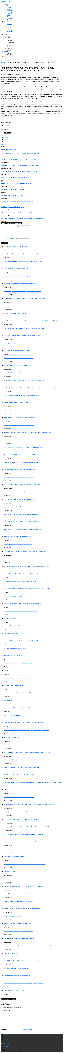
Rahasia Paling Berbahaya (11, 760)
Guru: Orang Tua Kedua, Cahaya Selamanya (15, 313)
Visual (5, 26)
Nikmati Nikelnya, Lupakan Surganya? (13, 633)
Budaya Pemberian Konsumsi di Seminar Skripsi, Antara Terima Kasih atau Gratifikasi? (26, 566)
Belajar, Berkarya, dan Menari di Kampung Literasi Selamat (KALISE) (21, 462)
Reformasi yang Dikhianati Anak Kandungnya (15, 648)
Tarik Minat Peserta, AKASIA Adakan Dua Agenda (17, 201)
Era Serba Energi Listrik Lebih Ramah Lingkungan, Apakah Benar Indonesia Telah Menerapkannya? (30, 387)
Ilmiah (8, 15)
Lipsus (9, 9)
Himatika (10, 145)
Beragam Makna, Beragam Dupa (12, 916)
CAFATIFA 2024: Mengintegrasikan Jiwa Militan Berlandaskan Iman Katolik (23, 834)
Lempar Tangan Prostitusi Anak (12, 715)
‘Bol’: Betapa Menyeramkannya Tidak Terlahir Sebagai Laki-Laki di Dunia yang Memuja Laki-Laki (29, 804)
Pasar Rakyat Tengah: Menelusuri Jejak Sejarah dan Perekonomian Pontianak (24, 849)
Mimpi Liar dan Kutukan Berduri (12, 953)
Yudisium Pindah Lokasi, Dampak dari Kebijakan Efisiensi (18, 358)
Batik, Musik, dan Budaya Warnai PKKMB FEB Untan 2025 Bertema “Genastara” (24, 551)
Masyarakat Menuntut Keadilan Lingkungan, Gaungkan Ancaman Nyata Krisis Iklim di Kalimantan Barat (31, 946)
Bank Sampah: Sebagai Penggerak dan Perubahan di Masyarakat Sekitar (23, 484)
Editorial (9, 18)
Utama (9, 6)
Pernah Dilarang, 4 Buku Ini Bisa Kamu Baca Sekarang (18, 663)
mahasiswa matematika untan (21, 145)
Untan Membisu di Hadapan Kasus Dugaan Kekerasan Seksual (20, 283)
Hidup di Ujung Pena (9, 670)
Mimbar (6, 21)
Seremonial (10, 10)
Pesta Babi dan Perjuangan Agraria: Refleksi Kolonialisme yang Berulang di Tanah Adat (26, 253)
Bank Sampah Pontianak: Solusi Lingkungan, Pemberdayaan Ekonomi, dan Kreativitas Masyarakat (29, 826)
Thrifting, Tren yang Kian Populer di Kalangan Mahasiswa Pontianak (22, 908)
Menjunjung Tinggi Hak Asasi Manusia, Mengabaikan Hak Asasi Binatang (23, 454)
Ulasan (9, 20)
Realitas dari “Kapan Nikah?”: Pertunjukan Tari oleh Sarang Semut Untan (23, 626)
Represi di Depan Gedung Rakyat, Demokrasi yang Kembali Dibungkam (22, 521)
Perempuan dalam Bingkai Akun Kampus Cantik (16, 402)
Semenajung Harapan (9, 789)
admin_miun (4, 74)
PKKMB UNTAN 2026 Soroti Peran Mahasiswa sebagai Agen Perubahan (23, 960)
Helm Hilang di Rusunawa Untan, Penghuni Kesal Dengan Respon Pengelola (23, 886)
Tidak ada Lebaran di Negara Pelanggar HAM (16, 268)
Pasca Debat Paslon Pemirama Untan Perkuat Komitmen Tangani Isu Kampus (24, 328)
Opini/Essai (10, 24)
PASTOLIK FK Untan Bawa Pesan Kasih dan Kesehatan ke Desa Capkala (22, 603)
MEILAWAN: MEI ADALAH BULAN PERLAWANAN (16, 246)
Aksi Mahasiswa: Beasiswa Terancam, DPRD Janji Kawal (18, 745)
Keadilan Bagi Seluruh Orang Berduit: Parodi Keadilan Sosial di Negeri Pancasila (25, 640)
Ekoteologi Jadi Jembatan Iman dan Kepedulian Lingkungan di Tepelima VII (23, 983)
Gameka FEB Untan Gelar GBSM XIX (12, 189)
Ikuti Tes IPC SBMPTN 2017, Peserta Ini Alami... (16, 183)
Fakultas (6, 62)
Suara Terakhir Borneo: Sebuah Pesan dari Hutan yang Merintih (20, 611)
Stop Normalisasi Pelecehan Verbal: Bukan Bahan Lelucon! (19, 797)
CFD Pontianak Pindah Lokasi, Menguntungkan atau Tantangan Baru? (22, 819)
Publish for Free (27, 1029)
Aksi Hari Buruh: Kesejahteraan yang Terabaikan (16, 678)
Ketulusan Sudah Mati (9, 618)
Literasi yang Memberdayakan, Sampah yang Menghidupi (19, 477)
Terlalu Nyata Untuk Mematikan (12, 737)
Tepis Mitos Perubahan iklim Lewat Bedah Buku (16, 177)
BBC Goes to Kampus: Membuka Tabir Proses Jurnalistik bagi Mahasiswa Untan (24, 298)
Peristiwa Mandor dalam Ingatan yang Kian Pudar (17, 975)
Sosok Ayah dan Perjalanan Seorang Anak (15, 856)
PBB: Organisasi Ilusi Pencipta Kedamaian (15, 410)
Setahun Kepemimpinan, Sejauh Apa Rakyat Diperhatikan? (19, 425)
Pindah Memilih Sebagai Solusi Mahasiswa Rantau (17, 893)
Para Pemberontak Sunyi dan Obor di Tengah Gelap (17, 350)
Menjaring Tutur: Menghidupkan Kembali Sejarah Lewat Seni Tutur (21, 492)
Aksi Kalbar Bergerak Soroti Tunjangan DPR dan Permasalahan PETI (22, 514)
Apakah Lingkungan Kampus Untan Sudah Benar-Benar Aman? (20, 707)
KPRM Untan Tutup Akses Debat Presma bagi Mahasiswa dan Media (22, 335)
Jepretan (9, 27)
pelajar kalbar (33, 145)
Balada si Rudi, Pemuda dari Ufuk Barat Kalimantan (17, 812)
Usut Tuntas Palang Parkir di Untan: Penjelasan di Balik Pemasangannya (23, 693)
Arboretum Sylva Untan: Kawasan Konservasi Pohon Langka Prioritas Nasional (24, 841)
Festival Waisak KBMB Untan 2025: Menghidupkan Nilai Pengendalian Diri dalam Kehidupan (27, 588)
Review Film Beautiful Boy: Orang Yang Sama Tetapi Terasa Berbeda (21, 767)
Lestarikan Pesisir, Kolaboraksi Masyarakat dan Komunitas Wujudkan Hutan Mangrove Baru (28, 432)
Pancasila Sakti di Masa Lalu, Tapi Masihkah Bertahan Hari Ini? (20, 469)
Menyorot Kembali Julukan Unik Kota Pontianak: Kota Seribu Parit (21, 417)
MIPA (6, 64)
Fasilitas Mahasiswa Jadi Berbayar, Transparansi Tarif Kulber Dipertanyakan (24, 573)
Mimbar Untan (8, 1046)
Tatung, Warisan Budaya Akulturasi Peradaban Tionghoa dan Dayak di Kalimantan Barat (27, 752)
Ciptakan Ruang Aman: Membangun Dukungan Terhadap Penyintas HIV (22, 291)
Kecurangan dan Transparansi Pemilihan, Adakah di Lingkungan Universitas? (24, 722)
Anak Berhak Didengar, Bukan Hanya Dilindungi (16, 968)
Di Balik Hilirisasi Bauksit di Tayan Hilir (14, 990)
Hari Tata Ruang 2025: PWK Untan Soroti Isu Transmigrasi (19, 306)
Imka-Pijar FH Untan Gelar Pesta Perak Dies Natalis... (18, 213)
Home (2, 62)
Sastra (9, 23)
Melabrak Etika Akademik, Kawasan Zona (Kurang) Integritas (20, 901)
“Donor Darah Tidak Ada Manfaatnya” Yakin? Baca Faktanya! (20, 499)
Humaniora (10, 16)
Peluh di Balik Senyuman (10, 871)
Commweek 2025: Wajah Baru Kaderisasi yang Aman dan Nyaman (21, 276)
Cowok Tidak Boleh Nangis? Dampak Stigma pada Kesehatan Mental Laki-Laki (24, 380)
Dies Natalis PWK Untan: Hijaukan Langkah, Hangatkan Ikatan (20, 559)
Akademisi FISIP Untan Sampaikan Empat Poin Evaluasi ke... (20, 165)
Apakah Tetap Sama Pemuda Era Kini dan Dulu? (16, 373)
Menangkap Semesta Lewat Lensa (13, 655)
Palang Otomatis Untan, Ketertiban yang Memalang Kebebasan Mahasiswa (23, 447)
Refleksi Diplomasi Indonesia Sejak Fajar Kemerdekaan (18, 544)
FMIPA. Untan (4, 145)
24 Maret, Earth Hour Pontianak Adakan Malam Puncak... (19, 171)
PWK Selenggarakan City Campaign (12, 207)
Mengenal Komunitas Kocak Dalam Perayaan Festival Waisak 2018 (22, 218)
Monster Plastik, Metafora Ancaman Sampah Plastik (17, 923)
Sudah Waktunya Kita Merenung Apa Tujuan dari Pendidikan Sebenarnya (23, 261)
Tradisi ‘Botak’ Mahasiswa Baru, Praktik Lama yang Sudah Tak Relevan (22, 529)
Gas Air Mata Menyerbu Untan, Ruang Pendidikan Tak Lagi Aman (20, 506)
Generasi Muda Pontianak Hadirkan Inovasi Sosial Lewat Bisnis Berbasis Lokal (24, 864)
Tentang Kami (7, 1048)
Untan (39, 145)
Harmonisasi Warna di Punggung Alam (14, 439)
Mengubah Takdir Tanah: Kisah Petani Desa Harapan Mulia (19, 774)
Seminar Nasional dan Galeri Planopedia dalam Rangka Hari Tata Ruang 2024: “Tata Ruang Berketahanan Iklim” (33, 782)
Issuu (9, 1029)
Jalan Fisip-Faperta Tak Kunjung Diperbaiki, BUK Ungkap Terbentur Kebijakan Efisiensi (26, 730)
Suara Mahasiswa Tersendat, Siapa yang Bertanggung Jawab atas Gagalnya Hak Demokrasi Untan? (30, 320)
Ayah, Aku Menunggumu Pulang (12, 879)
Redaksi (6, 4)
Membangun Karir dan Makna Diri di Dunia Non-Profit (18, 536)
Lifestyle (9, 13)
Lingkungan (10, 12)
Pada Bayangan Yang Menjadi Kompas (14, 343)
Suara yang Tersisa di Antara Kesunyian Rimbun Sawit (18, 365)
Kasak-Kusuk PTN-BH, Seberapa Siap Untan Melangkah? (18, 931)
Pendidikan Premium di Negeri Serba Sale (14, 685)
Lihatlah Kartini (8, 700)
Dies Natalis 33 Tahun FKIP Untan (12, 195)
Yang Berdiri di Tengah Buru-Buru (13, 596)
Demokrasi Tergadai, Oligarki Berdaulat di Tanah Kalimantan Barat (21, 395)
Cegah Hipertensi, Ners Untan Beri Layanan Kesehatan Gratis (20, 581)
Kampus (9, 7)
